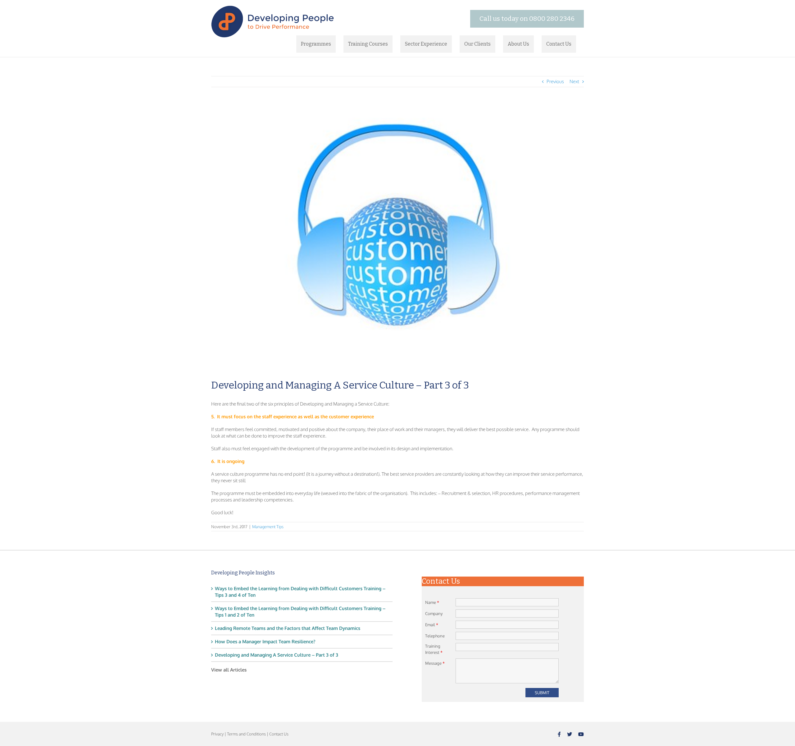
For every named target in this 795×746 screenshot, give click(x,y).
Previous (555, 81)
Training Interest (434, 649)
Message (435, 663)
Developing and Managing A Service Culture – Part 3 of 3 (276, 655)
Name (432, 602)
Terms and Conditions (246, 733)
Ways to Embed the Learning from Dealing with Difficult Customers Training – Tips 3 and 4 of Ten (300, 592)
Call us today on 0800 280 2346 (527, 19)
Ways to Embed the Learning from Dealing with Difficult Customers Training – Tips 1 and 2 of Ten (300, 611)
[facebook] (559, 734)
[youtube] (581, 734)
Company (434, 613)
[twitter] (569, 734)
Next (574, 81)
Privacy (217, 733)
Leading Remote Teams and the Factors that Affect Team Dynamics (287, 628)
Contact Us (278, 733)
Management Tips (268, 526)
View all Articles (229, 670)
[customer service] (397, 238)
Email (431, 624)
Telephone (435, 635)
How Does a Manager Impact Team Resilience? (265, 642)
